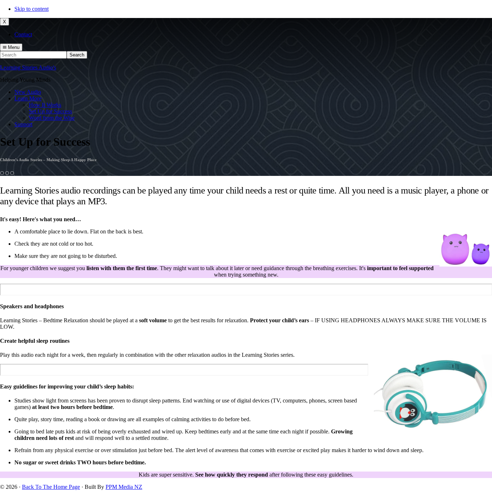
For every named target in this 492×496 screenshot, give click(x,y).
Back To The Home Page (51, 487)
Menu (12, 47)
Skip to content (31, 9)
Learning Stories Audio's (28, 67)
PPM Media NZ (124, 487)
